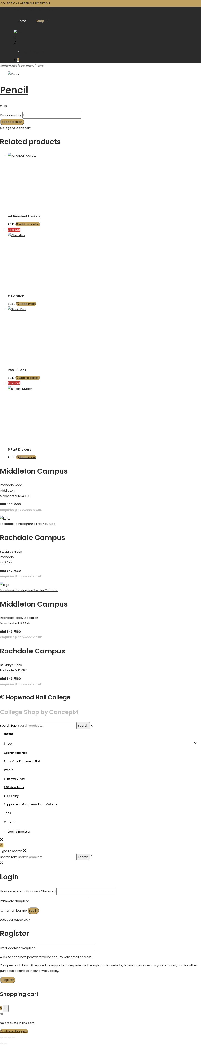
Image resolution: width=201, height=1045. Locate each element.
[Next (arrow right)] (5, 1043)
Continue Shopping (14, 1031)
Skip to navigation (27, 9)
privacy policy (48, 971)
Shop (14, 66)
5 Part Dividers (19, 449)
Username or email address (28, 891)
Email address (17, 948)
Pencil (14, 90)
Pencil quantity (11, 115)
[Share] (9, 1037)
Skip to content (52, 9)
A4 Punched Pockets (24, 216)
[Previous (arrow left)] (1, 1043)
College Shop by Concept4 (39, 712)
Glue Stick (16, 296)
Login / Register (33, 52)
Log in (33, 910)
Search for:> (8, 725)
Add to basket (12, 122)
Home (4, 66)
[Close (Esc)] (13, 1037)
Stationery (26, 66)
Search (83, 725)
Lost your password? (15, 919)
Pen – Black (17, 370)
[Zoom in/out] (1, 1037)
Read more (28, 304)
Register (8, 980)
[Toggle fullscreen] (5, 1037)
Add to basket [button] (29, 224)
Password (14, 901)
